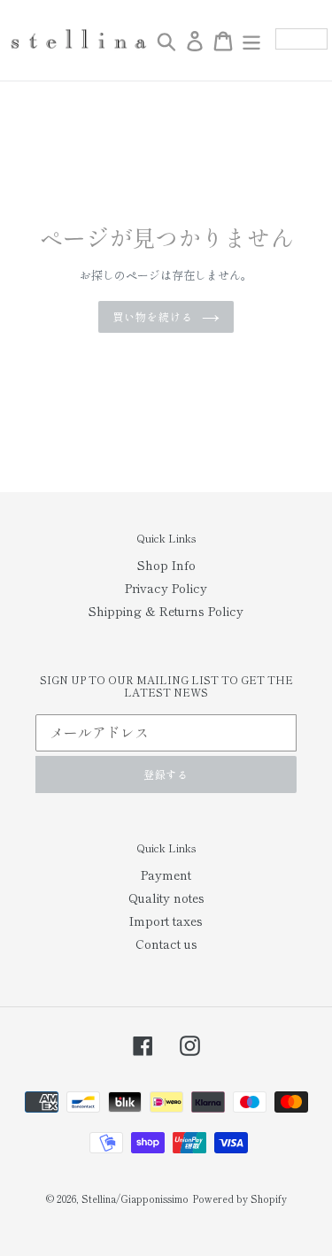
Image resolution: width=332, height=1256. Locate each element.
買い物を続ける (152, 316)
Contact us (166, 943)
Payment (166, 874)
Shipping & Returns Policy (166, 611)
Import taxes (166, 920)
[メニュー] (251, 40)
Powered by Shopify (239, 1198)
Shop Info (166, 565)
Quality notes (166, 897)
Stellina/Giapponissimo (135, 1198)
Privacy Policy (166, 588)
